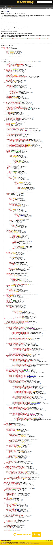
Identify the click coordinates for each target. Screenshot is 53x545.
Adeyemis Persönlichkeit (12, 138)
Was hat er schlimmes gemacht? (13, 133)
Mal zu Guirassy (7, 69)
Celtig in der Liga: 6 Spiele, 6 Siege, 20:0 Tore (12, 467)
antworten (4, 42)
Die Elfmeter (6, 120)
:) (10, 256)
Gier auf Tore (6, 111)
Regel (5, 48)
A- (1, 2)
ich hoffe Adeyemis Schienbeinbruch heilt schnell (15, 128)
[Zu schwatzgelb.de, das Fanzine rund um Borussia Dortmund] (26, 2)
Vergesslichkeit (13, 204)
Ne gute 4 (7, 524)
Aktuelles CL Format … (8, 424)
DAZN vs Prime (7, 82)
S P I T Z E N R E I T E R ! (9, 528)
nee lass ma (9, 129)
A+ (3, 2)
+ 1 (9, 221)
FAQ (7, 6)
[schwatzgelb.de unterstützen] (26, 536)
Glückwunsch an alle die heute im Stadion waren (13, 479)
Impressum (17, 543)
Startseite (3, 6)
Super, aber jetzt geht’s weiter (9, 482)
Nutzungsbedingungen (23, 543)
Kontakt (14, 543)
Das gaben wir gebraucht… (9, 516)
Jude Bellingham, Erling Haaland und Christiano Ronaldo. (18, 139)
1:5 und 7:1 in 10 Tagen (8, 503)
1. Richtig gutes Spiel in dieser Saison (11, 497)
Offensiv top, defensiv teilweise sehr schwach (12, 318)
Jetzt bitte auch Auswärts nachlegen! (11, 485)
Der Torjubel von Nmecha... (9, 492)
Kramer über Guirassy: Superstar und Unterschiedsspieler (16, 76)
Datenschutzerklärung (30, 543)
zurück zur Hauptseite (6, 8)
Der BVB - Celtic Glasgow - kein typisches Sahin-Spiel (17, 108)
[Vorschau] (19, 49)
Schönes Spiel (7, 530)
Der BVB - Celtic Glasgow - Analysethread (11, 61)
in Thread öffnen (49, 8)
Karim (5, 422)
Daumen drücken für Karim (9, 490)
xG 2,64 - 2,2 (6, 295)
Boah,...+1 (9, 173)
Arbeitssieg (6, 514)
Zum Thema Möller (16, 192)
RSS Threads (10, 543)
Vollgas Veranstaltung (8, 527)
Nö (6, 426)
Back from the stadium (8, 323)
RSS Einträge (4, 543)
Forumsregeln (37, 543)
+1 (9, 203)
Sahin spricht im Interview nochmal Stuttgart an (13, 478)
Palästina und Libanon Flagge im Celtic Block (12, 324)
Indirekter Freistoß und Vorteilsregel (20, 284)
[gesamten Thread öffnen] (40, 61)
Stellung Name (10, 135)
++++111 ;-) (9, 193)
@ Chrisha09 (23, 13)
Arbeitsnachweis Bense (8, 517)
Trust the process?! (7, 489)
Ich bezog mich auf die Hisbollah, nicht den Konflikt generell (26, 417)
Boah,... (7, 163)
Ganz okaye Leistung (8, 522)
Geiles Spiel (6, 526)
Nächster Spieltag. (7, 114)
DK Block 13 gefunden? (8, 63)
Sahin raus (6, 498)
